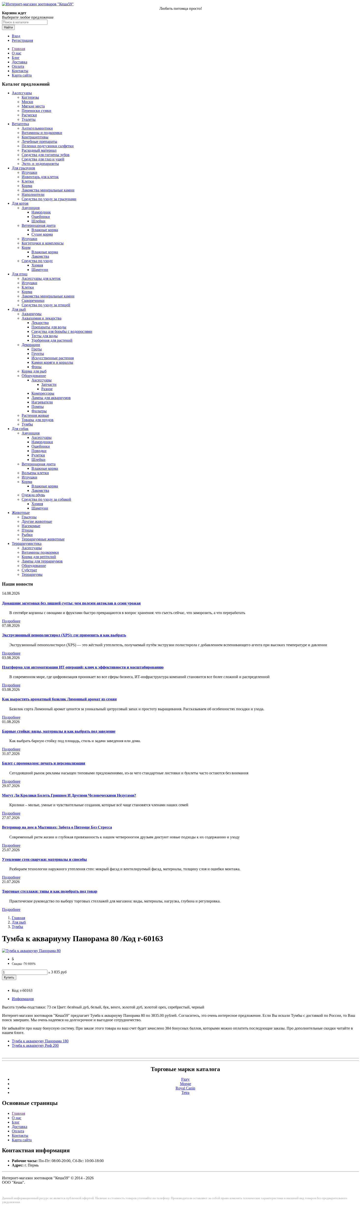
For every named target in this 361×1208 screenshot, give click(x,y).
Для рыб (19, 309)
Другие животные (37, 521)
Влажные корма (44, 230)
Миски (27, 102)
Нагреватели (42, 402)
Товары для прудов (38, 420)
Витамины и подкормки (42, 133)
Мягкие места (33, 106)
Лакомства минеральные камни (48, 190)
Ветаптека (20, 124)
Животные (21, 512)
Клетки (28, 181)
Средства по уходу (37, 261)
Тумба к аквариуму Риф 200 (35, 1045)
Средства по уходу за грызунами (49, 199)
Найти (8, 27)
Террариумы (32, 574)
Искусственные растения (52, 358)
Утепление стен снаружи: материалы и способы (44, 859)
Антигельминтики (37, 128)
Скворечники (33, 300)
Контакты (20, 71)
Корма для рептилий (39, 557)
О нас (16, 53)
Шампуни (39, 270)
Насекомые (31, 526)
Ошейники (40, 217)
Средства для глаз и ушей (43, 159)
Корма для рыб (34, 371)
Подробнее (11, 621)
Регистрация (22, 40)
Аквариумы (32, 314)
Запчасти (48, 384)
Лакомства (40, 256)
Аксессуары (22, 93)
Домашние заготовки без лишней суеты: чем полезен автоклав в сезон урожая (71, 603)
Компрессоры (42, 393)
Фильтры (39, 411)
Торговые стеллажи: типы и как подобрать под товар (49, 891)
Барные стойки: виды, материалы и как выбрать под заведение (58, 731)
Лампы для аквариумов (51, 398)
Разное (47, 389)
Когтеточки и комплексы (43, 243)
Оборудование (34, 376)
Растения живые (35, 415)
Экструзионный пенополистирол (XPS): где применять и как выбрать (64, 635)
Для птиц (20, 274)
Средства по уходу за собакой (46, 499)
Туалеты (29, 119)
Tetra (185, 1092)
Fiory (185, 1079)
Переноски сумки (36, 110)
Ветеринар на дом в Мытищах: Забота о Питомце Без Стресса (57, 827)
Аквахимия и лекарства (41, 318)
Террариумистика (27, 543)
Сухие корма (42, 234)
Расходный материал (39, 150)
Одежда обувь (33, 495)
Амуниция (31, 208)
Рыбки (27, 535)
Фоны (36, 367)
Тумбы (27, 424)
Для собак (20, 429)
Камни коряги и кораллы (52, 362)
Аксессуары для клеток (41, 278)
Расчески (29, 115)
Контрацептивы (35, 137)
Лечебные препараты (39, 141)
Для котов (20, 203)
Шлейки (38, 221)
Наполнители (33, 194)
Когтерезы (30, 97)
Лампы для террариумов (42, 561)
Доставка (19, 62)
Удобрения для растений (51, 340)
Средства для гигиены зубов (45, 155)
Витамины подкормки (40, 552)
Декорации (31, 345)
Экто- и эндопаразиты (40, 163)
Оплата (18, 66)
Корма (27, 186)
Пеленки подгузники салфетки (48, 146)
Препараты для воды (48, 327)
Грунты (37, 353)
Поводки (38, 451)
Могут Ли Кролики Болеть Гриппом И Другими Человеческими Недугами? (69, 795)
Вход (16, 36)
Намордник (41, 212)
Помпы (37, 406)
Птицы (27, 530)
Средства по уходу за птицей (46, 305)
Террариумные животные (43, 539)
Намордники (42, 442)
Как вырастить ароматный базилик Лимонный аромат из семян (59, 699)
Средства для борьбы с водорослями (61, 331)
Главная (18, 49)
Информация (23, 999)
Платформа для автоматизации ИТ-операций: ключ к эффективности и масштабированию (83, 667)
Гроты (36, 349)
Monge (185, 1084)
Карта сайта (22, 75)
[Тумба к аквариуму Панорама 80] (31, 951)
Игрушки (29, 172)
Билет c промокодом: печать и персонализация (43, 763)
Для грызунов (23, 168)
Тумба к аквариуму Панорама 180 (40, 1041)
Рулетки (38, 455)
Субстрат (29, 570)
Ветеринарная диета (39, 225)
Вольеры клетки (35, 473)
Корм (26, 247)
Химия (37, 265)
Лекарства (40, 323)
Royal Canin (185, 1088)
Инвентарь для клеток (40, 177)
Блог (16, 57)
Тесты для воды (44, 336)
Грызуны (29, 517)
